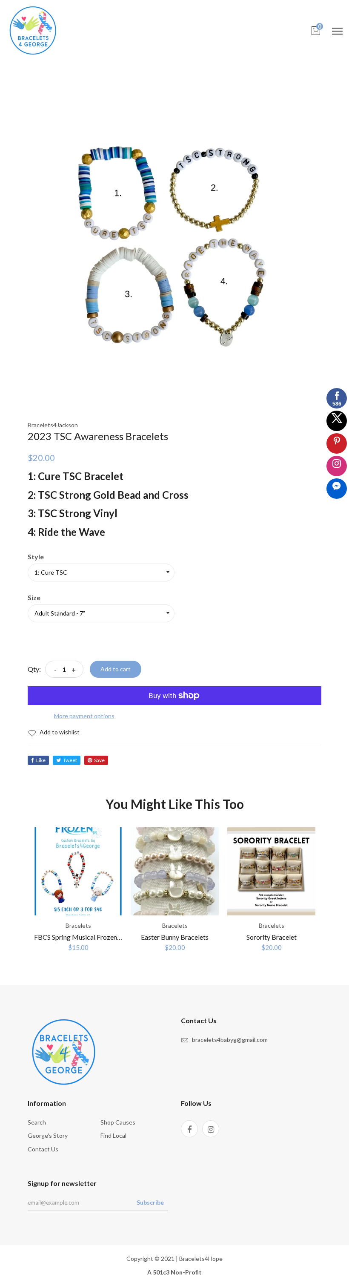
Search (37, 1122)
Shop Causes (117, 1122)
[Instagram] (210, 1128)
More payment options (84, 715)
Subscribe (150, 1202)
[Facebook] (189, 1128)
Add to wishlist (59, 732)
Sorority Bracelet (271, 937)
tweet (70, 760)
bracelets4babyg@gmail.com (230, 1039)
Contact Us (43, 1149)
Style (36, 556)
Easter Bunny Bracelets (175, 937)
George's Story (48, 1135)
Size (34, 597)
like (41, 760)
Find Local (113, 1135)
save (99, 760)
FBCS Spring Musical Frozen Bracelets (90, 937)
